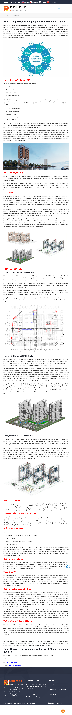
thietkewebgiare (31, 703)
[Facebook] (65, 2)
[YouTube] (68, 2)
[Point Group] (14, 8)
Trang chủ (6, 15)
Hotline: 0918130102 (10, 2)
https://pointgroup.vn (15, 665)
